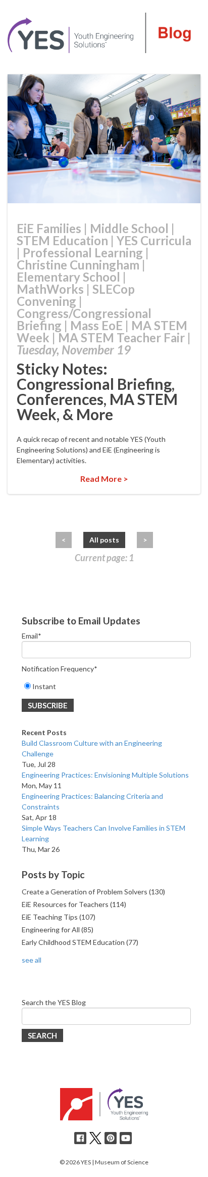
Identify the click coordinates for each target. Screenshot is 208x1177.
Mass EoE (96, 325)
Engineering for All (57, 929)
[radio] (106, 686)
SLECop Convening (76, 295)
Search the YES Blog (54, 1002)
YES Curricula (154, 240)
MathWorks (50, 289)
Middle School (129, 228)
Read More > (104, 478)
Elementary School (68, 276)
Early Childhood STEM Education (80, 942)
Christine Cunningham (78, 264)
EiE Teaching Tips (58, 917)
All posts (104, 539)
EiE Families (49, 228)
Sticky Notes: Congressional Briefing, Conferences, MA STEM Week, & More (97, 391)
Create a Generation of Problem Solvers (93, 891)
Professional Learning (83, 252)
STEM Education (62, 240)
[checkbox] (106, 686)
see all (31, 960)
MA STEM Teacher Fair (121, 337)
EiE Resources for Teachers (74, 904)
